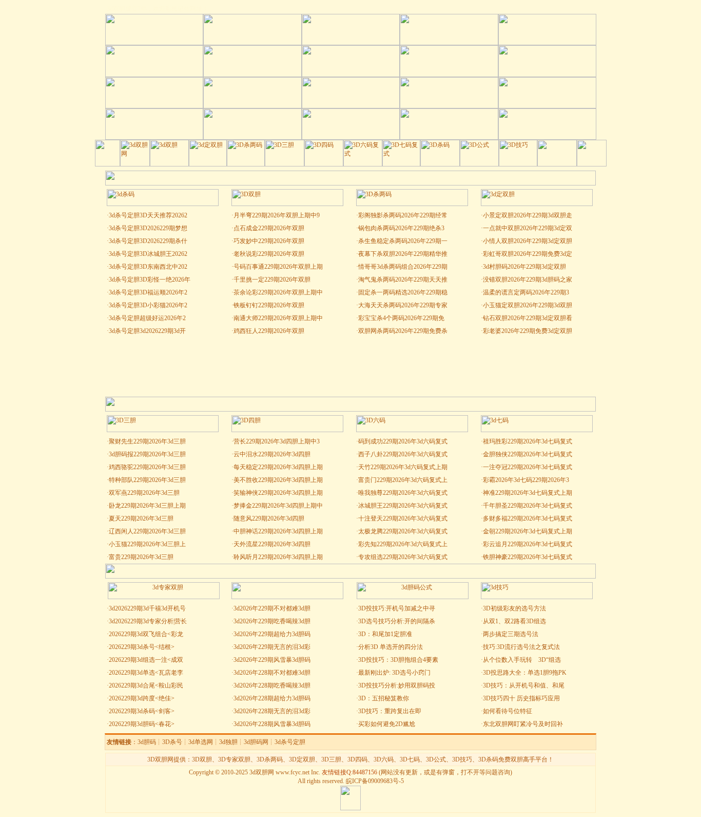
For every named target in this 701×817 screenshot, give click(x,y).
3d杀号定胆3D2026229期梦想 (148, 228)
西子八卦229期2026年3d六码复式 (402, 454)
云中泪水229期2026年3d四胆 (271, 454)
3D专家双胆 (234, 759)
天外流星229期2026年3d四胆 (271, 544)
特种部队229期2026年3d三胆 (147, 480)
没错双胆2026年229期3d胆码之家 (527, 279)
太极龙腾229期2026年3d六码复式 (402, 531)
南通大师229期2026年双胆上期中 (278, 318)
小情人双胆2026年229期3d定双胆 (527, 241)
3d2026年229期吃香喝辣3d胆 (271, 621)
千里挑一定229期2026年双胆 (271, 279)
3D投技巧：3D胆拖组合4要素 (398, 659)
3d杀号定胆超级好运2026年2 (147, 318)
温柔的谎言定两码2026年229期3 (526, 292)
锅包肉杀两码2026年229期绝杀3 (401, 228)
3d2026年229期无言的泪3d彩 (271, 647)
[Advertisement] (350, 366)
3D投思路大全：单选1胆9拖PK (525, 672)
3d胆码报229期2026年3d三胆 (147, 454)
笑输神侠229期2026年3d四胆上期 (278, 492)
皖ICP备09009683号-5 (375, 781)
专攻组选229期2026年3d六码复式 (402, 557)
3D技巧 (462, 759)
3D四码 (357, 759)
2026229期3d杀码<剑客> (141, 711)
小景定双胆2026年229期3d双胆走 (527, 215)
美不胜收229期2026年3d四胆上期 (278, 480)
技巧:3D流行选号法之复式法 (521, 647)
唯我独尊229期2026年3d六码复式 (402, 492)
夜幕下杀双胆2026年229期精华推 (402, 253)
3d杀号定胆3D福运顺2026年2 (148, 292)
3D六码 (384, 759)
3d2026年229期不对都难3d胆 (271, 608)
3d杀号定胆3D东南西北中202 (148, 266)
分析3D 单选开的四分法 (390, 647)
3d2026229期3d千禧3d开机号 (147, 608)
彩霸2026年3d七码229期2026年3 (526, 480)
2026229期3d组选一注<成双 (146, 659)
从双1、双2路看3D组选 (514, 621)
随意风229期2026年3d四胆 (268, 518)
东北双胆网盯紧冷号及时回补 (523, 724)
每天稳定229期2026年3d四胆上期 (278, 467)
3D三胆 (331, 759)
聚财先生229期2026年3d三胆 (147, 441)
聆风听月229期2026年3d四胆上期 (278, 557)
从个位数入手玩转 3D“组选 (522, 659)
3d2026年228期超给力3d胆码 (271, 698)
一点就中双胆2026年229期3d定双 (527, 228)
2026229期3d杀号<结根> (141, 647)
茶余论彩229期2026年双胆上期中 (278, 292)
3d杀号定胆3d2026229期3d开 (147, 331)
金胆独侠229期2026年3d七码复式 (527, 454)
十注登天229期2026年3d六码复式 (402, 518)
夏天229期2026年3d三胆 (141, 518)
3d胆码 (147, 742)
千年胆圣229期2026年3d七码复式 (527, 505)
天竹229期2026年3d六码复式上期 (402, 467)
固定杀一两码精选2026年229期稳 (402, 292)
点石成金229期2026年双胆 (268, 228)
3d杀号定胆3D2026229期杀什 (148, 241)
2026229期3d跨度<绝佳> (141, 698)
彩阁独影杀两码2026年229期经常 (402, 215)
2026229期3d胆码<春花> (141, 724)
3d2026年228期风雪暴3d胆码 (271, 724)
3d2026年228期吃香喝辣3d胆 (271, 685)
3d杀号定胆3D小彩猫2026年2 (148, 305)
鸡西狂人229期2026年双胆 (268, 331)
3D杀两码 (270, 759)
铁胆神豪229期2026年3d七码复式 (527, 557)
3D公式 (436, 759)
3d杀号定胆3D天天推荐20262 (148, 215)
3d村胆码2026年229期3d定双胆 (524, 266)
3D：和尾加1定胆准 (385, 634)
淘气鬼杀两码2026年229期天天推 (402, 279)
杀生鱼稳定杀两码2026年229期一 (402, 241)
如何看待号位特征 (507, 711)
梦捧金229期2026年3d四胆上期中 (278, 505)
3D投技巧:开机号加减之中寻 (396, 608)
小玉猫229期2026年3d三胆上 (147, 544)
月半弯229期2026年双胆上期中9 (276, 215)
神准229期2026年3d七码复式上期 (527, 492)
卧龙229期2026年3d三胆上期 (147, 505)
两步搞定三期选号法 (510, 634)
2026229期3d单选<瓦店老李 (146, 672)
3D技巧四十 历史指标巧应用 (521, 698)
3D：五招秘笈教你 (383, 698)
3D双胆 (202, 759)
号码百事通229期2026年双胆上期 (278, 266)
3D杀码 (488, 759)
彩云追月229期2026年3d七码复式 (527, 544)
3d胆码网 (256, 742)
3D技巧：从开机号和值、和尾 (523, 685)
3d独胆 (228, 742)
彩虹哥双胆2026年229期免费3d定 (527, 253)
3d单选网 (200, 742)
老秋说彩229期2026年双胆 (268, 253)
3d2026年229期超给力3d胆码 (271, 634)
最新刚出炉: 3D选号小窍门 (395, 672)
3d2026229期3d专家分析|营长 (148, 621)
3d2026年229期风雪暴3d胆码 (271, 659)
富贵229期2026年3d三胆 (141, 557)
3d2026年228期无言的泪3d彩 (271, 711)
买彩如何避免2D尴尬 (386, 724)
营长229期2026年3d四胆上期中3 (276, 441)
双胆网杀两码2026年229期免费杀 (402, 331)
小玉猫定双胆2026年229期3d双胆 (527, 305)
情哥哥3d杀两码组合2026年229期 (402, 266)
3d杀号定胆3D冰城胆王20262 (148, 253)
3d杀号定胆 (290, 742)
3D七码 (410, 759)
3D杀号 (172, 742)
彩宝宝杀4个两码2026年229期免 (401, 318)
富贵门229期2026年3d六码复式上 (402, 480)
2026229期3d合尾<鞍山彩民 (146, 685)
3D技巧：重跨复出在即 (389, 711)
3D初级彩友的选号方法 (514, 608)
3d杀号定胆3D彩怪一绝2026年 (149, 279)
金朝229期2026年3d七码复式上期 (527, 531)
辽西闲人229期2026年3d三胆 (147, 531)
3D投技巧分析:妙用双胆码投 (396, 685)
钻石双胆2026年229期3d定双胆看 (527, 318)
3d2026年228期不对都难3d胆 (271, 672)
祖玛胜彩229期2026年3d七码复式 (527, 441)
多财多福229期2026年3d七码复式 (527, 518)
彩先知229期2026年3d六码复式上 (402, 544)
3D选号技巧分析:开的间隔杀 (396, 621)
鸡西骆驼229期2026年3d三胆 (147, 467)
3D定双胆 (302, 759)
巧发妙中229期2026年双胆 (268, 241)
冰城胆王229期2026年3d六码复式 (402, 505)
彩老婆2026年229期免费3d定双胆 (527, 331)
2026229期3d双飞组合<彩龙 (146, 634)
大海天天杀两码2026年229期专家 (402, 305)
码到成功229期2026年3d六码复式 (402, 441)
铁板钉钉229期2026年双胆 (268, 305)
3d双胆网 (261, 772)
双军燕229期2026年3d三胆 (144, 492)
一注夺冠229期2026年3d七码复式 (527, 467)
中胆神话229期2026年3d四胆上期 (278, 531)
